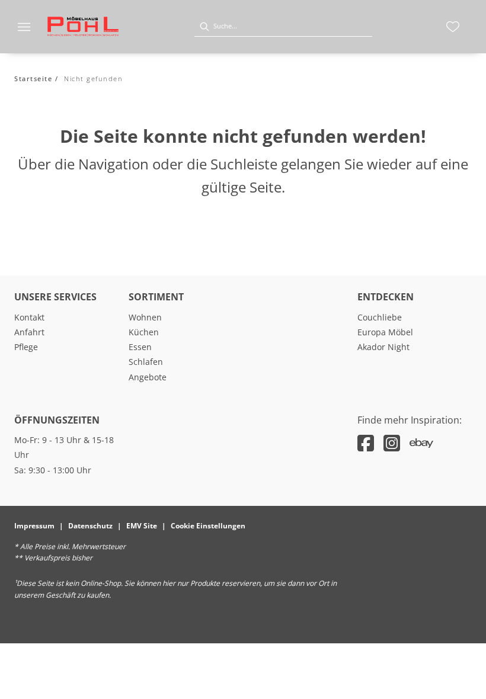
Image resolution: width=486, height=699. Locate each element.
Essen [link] (140, 346)
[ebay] (421, 443)
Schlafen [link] (146, 361)
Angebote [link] (148, 377)
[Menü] (23, 26)
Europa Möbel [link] (385, 332)
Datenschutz (90, 526)
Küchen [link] (144, 332)
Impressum (34, 526)
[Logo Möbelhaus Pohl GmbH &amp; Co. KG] (83, 26)
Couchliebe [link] (379, 317)
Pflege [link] (26, 346)
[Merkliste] (452, 26)
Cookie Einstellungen (208, 526)
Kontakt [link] (29, 317)
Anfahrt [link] (29, 332)
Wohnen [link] (145, 317)
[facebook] (365, 443)
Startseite (33, 78)
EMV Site (141, 526)
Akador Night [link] (383, 346)
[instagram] (391, 443)
